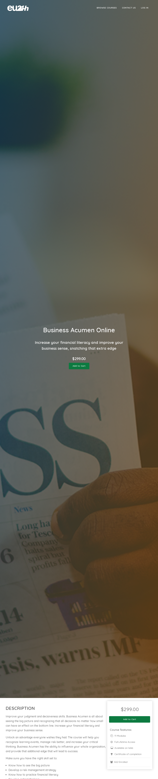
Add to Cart (79, 366)
